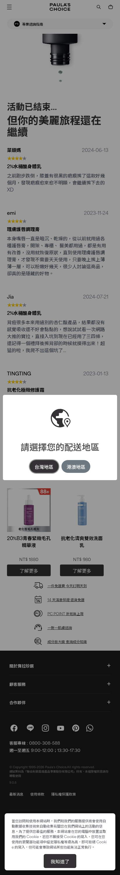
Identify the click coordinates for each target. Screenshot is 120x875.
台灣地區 (44, 466)
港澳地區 (76, 466)
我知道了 (60, 861)
